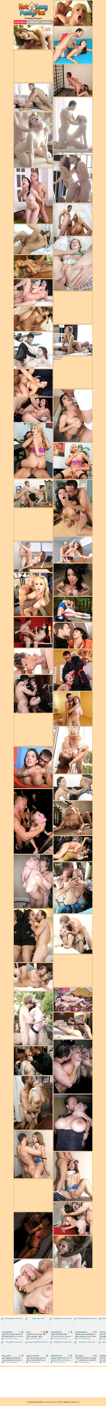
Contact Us (74, 1402)
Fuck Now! (46, 22)
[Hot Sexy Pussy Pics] (33, 9)
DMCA (66, 1402)
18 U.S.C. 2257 (55, 1402)
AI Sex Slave (20, 22)
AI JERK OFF (33, 22)
